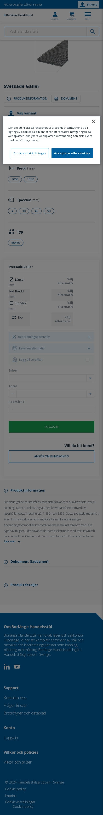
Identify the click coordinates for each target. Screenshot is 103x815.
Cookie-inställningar (29, 153)
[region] (52, 140)
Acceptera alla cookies (72, 153)
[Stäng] (93, 121)
